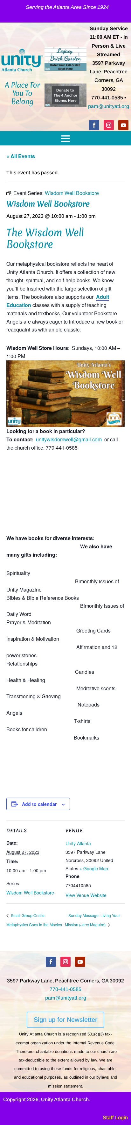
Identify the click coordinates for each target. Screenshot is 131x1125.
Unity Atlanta (78, 843)
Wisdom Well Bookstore (30, 892)
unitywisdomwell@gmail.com (69, 439)
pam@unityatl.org (108, 106)
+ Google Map (93, 868)
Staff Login (115, 1117)
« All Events (20, 156)
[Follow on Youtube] (123, 125)
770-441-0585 (65, 989)
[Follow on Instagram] (109, 125)
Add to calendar (39, 804)
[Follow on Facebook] (94, 125)
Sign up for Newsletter (65, 1019)
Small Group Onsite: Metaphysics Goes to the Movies (34, 920)
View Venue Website (86, 895)
